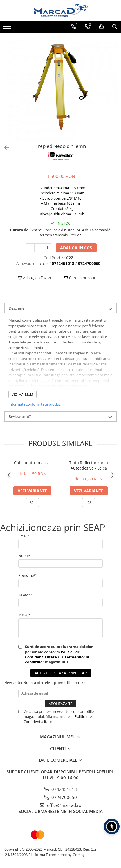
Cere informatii (81, 277)
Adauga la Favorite (38, 277)
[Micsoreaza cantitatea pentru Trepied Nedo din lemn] (30, 247)
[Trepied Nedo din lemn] (60, 87)
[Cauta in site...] (114, 26)
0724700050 (63, 797)
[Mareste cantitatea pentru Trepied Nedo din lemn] (47, 247)
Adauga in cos (76, 247)
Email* (23, 536)
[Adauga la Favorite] (32, 502)
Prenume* (27, 575)
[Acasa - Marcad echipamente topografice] (60, 10)
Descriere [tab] (16, 308)
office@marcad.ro (63, 805)
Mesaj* (24, 614)
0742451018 (63, 789)
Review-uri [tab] (20, 416)
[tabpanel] (60, 87)
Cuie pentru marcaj (32, 462)
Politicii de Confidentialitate (52, 654)
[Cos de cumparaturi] (101, 26)
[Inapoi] (4, 148)
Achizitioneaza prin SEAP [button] (61, 672)
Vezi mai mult (22, 394)
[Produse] (8, 28)
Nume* (24, 555)
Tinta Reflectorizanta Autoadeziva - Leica (88, 465)
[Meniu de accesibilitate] (112, 826)
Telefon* (25, 594)
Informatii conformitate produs (34, 404)
